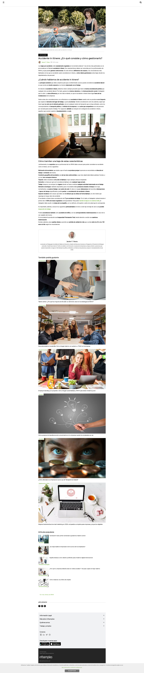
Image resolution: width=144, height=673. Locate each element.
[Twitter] (42, 606)
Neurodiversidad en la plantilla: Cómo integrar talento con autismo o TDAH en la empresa (64, 346)
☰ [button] (3, 2)
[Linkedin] (45, 606)
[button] (140, 2)
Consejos (41, 394)
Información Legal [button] (46, 615)
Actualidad (43, 55)
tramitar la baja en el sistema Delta (89, 201)
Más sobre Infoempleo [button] (47, 619)
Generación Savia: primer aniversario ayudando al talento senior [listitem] (68, 535)
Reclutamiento (42, 260)
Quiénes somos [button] (45, 622)
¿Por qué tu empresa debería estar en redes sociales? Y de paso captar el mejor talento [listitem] (75, 568)
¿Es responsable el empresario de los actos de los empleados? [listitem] (67, 546)
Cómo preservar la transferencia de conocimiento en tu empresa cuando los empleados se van (65, 435)
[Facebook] (39, 606)
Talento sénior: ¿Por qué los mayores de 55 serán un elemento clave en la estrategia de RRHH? (66, 301)
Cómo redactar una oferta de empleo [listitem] (60, 579)
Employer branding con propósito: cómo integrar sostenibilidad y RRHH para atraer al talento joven (67, 390)
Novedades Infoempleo (44, 564)
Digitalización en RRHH (44, 483)
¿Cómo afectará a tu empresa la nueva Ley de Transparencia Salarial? (58, 480)
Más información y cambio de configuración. (72, 667)
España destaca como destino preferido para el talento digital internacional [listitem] (71, 557)
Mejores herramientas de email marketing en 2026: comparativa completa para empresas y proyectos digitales (70, 524)
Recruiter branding (43, 350)
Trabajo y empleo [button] (45, 626)
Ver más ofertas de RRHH (47, 594)
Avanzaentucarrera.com (45, 660)
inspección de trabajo (44, 209)
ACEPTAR (72, 670)
